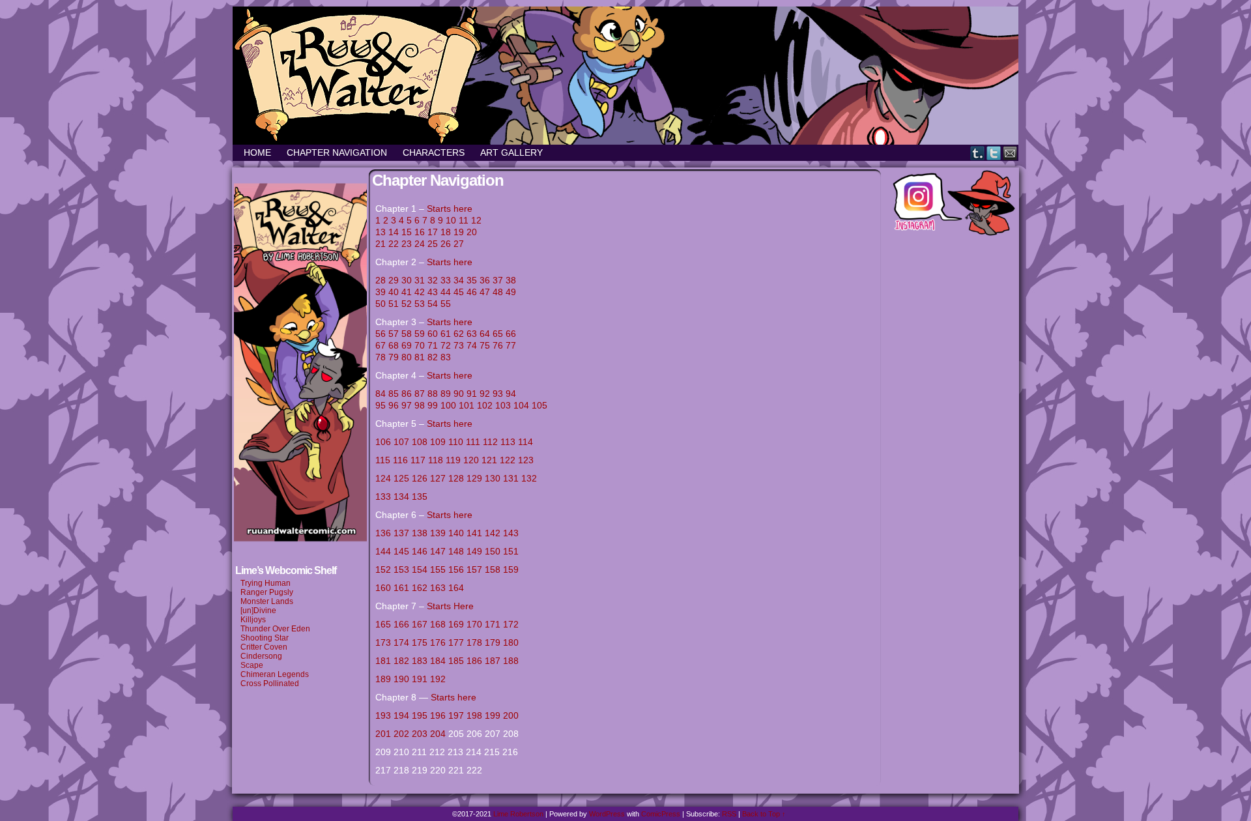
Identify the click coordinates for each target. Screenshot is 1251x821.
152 (383, 569)
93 (498, 393)
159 (511, 569)
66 (511, 333)
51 (393, 303)
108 (419, 442)
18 (445, 232)
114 (527, 442)
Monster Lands (266, 601)
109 (438, 442)
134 (401, 496)
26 (446, 243)
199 (492, 715)
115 (382, 460)
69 (406, 345)
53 (419, 303)
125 (401, 478)
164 (456, 588)
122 (507, 460)
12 (476, 220)
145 (401, 551)
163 (438, 588)
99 (432, 405)
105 (539, 405)
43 (432, 292)
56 (380, 333)
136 (383, 533)
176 (438, 642)
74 (472, 345)
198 (474, 715)
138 (419, 533)
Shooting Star (264, 637)
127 (438, 478)
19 (458, 232)
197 (456, 715)
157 (474, 569)
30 (406, 280)
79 (393, 357)
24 (419, 243)
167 (419, 624)
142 (492, 533)
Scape (252, 665)
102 (485, 405)
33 (445, 280)
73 (458, 345)
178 (474, 642)
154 (419, 569)
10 (451, 220)
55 (445, 303)
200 (511, 715)
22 (393, 243)
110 (455, 442)
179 (492, 642)
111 (473, 442)
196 (438, 715)
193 (383, 715)
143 (511, 533)
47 (485, 292)
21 (380, 243)
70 (419, 345)
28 (380, 280)
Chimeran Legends (274, 674)
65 (498, 333)
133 (383, 496)
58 (406, 333)
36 (485, 280)
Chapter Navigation (337, 152)
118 (435, 460)
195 (419, 715)
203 (419, 733)
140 (456, 533)
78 (380, 357)
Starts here (449, 208)
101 (466, 405)
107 (401, 442)
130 (492, 478)
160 (383, 588)
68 (393, 345)
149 (474, 551)
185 (456, 660)
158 (492, 569)
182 (401, 660)
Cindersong (261, 656)
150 (492, 551)
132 (529, 478)
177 (456, 642)
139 (438, 533)
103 (503, 405)
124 (383, 478)
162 (421, 588)
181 (383, 660)
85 (393, 393)
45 (458, 292)
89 (446, 393)
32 (432, 280)
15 (406, 232)
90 (458, 393)
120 (471, 460)
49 (511, 292)
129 (474, 478)
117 (417, 460)
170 (474, 624)
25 (432, 243)
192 (438, 679)
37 (498, 280)
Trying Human (265, 583)
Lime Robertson (518, 814)
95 (380, 405)
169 (456, 624)
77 (511, 345)
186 (474, 660)
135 (419, 496)
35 (472, 280)
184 (438, 660)
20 (472, 232)
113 (507, 442)
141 (474, 533)
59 (419, 333)
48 (498, 292)
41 (406, 292)
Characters (434, 152)
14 (393, 232)
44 (445, 292)
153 (401, 569)
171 (492, 624)
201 (383, 733)
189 (383, 679)
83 (445, 357)
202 (401, 733)
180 (511, 642)
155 (438, 569)
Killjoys (253, 619)
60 (432, 333)
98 (420, 405)
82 (432, 357)
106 (383, 442)
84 (380, 393)
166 (401, 624)
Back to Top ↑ (764, 814)
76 (498, 345)
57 (393, 333)
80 (406, 357)
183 (419, 660)
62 (458, 333)
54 (432, 303)
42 (419, 292)
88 (432, 393)
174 (401, 642)
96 (394, 405)
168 (439, 624)
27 (458, 243)
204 (438, 733)
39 (380, 292)
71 (432, 345)
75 (485, 345)
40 (393, 292)
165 (383, 624)
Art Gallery (511, 152)
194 (401, 715)
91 (472, 393)
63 (472, 333)
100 (448, 405)
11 (463, 220)
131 (511, 478)
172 (511, 624)
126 (419, 478)
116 (400, 460)
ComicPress (660, 814)
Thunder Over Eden (275, 628)
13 (380, 232)
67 (380, 345)
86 (406, 393)
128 (456, 478)
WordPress (607, 814)
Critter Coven (263, 647)
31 (419, 280)
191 (419, 679)
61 (445, 333)
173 (383, 642)
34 (458, 280)
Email (1010, 153)
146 (419, 551)
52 (406, 303)
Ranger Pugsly (266, 592)
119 (453, 460)
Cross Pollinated (269, 683)
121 (489, 460)
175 (419, 642)
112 (490, 442)
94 (511, 393)
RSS (729, 814)
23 (406, 243)
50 (380, 303)
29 (393, 280)
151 (511, 551)
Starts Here (450, 606)
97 (407, 405)
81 (419, 357)
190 (401, 679)
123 (526, 460)
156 (456, 569)
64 (485, 333)
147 (438, 551)
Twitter (994, 153)
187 (492, 660)
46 (472, 292)
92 (485, 393)
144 (383, 551)
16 (419, 232)
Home (257, 152)
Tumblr (978, 153)
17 (432, 232)
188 (511, 660)
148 (456, 551)
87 (419, 393)
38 (511, 280)
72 (445, 345)
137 (401, 533)
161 (401, 588)
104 (521, 405)
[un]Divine (258, 610)
